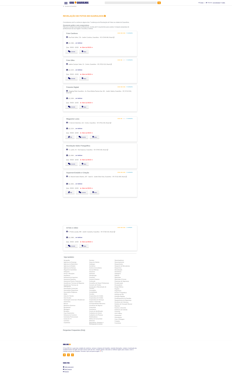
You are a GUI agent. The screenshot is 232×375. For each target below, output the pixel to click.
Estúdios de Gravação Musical (123, 304)
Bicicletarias (67, 307)
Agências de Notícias (70, 268)
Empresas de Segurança (122, 281)
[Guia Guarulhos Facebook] (65, 355)
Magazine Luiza (73, 119)
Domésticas (118, 271)
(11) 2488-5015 (72, 237)
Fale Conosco (68, 369)
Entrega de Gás (119, 294)
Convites (91, 294)
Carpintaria (67, 322)
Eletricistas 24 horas (120, 279)
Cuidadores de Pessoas (96, 315)
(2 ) (129, 59)
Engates (117, 289)
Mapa (84, 51)
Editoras (117, 275)
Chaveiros (92, 271)
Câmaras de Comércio (70, 315)
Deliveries (92, 320)
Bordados (66, 311)
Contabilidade (93, 292)
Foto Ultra (70, 60)
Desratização (118, 269)
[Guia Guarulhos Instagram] (73, 355)
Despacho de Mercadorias (122, 266)
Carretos (91, 260)
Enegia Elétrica (119, 287)
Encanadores (118, 285)
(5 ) (129, 33)
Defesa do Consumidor (95, 318)
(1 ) (129, 227)
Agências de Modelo (69, 266)
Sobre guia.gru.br (69, 367)
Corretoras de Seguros (95, 305)
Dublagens (118, 273)
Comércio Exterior (94, 279)
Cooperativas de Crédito (96, 296)
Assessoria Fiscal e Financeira (72, 281)
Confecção (92, 281)
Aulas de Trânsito (69, 296)
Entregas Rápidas (120, 296)
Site (71, 137)
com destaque (216, 2)
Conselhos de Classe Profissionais (99, 283)
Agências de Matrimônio (71, 264)
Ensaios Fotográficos (121, 292)
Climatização (93, 275)
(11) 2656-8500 (72, 184)
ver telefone (78, 43)
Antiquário (67, 271)
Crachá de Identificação (96, 311)
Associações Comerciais (71, 288)
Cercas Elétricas (94, 269)
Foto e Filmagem (119, 319)
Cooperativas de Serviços (96, 299)
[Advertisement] (101, 6)
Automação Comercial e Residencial (74, 299)
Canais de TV (68, 318)
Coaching (92, 277)
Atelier (65, 294)
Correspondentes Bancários (97, 303)
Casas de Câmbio (94, 262)
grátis (223, 2)
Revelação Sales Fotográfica (78, 146)
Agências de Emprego (70, 262)
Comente (71, 51)
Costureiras (92, 307)
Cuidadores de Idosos (95, 313)
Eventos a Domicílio (120, 308)
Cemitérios (92, 266)
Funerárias (118, 323)
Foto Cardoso (72, 33)
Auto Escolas (67, 298)
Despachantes (119, 264)
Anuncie (66, 371)
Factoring (117, 311)
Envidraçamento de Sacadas (123, 298)
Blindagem (67, 309)
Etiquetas (117, 306)
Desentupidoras (119, 260)
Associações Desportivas (71, 290)
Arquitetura (67, 275)
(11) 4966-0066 (72, 155)
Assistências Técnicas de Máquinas (74, 283)
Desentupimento (119, 262)
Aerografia (67, 260)
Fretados (117, 321)
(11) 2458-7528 (72, 98)
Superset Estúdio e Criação (78, 173)
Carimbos (66, 320)
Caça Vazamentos (69, 313)
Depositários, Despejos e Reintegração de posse (96, 323)
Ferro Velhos (118, 313)
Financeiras (118, 315)
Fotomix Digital (72, 87)
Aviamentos (67, 301)
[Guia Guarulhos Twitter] (69, 355)
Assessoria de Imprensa (71, 277)
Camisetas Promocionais (71, 317)
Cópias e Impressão (95, 301)
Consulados (92, 290)
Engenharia (118, 290)
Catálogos (92, 264)
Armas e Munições (69, 273)
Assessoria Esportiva (70, 279)
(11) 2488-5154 (72, 43)
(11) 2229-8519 (72, 70)
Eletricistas (118, 277)
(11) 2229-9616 (72, 128)
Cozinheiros (92, 309)
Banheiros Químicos (69, 305)
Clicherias (92, 273)
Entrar (201, 2)
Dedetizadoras (93, 317)
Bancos (66, 303)
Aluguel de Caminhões (70, 269)
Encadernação (119, 283)
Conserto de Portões (95, 285)
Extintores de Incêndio (121, 309)
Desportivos (118, 268)
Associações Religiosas (70, 292)
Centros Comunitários (95, 268)
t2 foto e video (72, 228)
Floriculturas (118, 317)
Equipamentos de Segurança (123, 300)
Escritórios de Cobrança (121, 302)
